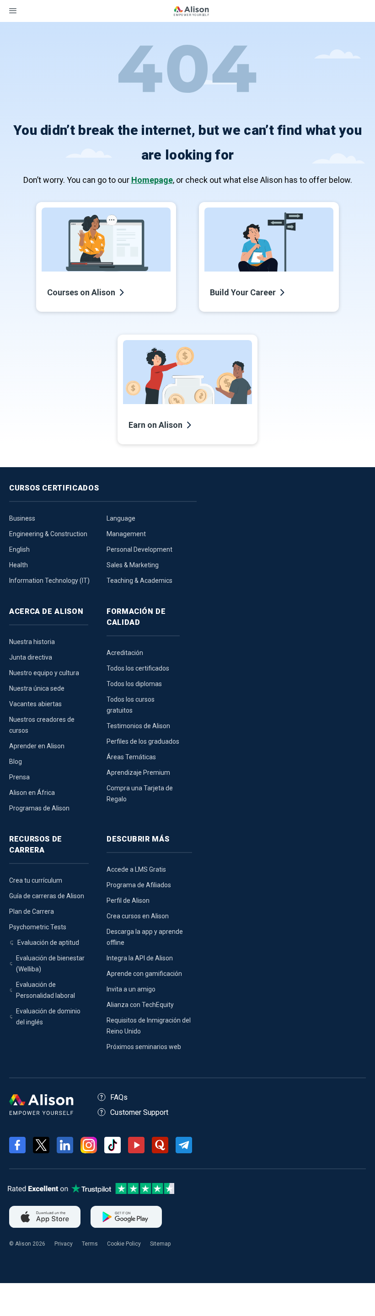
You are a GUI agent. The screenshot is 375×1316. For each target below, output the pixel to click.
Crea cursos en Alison (138, 916)
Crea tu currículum (35, 880)
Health (18, 565)
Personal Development (139, 549)
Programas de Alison (39, 808)
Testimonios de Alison (138, 726)
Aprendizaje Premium (138, 772)
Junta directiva (30, 657)
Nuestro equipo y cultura (44, 673)
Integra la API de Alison (140, 958)
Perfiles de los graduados (143, 741)
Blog (15, 761)
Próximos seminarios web (144, 1046)
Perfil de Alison (128, 900)
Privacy (63, 1244)
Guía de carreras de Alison (46, 896)
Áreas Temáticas (131, 757)
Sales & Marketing (133, 565)
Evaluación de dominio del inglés (48, 1016)
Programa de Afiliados (139, 885)
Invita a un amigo (131, 989)
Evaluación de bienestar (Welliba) (50, 963)
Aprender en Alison (36, 746)
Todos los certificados (138, 668)
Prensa (19, 777)
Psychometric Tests (37, 927)
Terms (90, 1244)
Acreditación (125, 652)
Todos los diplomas (134, 683)
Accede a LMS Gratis (136, 869)
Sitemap (160, 1244)
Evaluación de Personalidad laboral (45, 990)
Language (121, 518)
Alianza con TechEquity (140, 1004)
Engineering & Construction (48, 534)
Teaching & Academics (139, 580)
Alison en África (32, 792)
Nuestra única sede (36, 688)
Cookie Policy (124, 1244)
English (19, 549)
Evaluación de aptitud (48, 942)
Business (22, 518)
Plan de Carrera (31, 911)
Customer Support (139, 1112)
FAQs (119, 1097)
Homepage (152, 180)
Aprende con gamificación (144, 973)
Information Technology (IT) (49, 580)
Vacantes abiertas (35, 704)
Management (126, 534)
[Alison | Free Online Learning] (191, 12)
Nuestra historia (32, 641)
